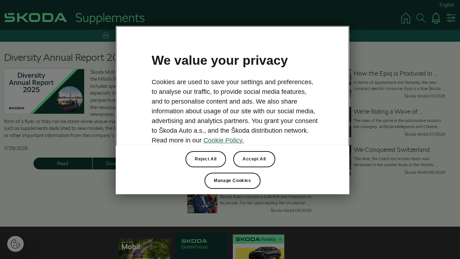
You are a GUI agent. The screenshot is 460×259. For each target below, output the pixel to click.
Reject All (206, 159)
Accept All (254, 159)
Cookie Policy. (223, 140)
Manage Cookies (232, 180)
